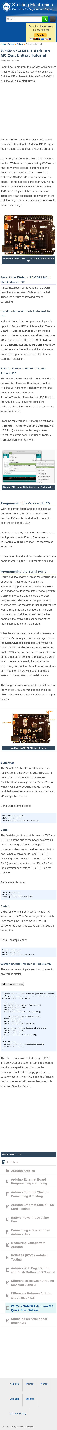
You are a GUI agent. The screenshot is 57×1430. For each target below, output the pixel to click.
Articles (11, 44)
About (44, 1383)
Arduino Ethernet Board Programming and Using (29, 1181)
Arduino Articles (23, 1171)
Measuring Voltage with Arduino (28, 1244)
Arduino (19, 44)
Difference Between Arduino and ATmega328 (31, 1295)
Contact (14, 1398)
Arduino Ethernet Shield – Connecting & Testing (30, 1194)
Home (3, 44)
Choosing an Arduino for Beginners (29, 1320)
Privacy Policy (18, 1413)
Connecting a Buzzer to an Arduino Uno (30, 1232)
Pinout (29, 1383)
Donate (30, 1398)
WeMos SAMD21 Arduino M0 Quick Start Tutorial (32, 1308)
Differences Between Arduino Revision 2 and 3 (32, 1282)
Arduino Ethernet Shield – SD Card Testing (32, 1206)
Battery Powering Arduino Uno (30, 1219)
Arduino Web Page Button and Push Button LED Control (33, 1270)
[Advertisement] (28, 111)
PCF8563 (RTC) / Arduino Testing (29, 1257)
